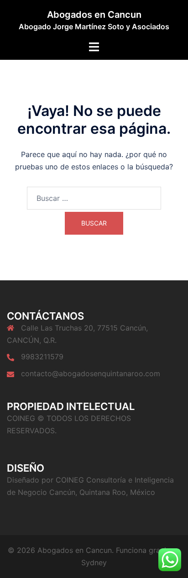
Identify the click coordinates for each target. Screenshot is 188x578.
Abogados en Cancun (94, 14)
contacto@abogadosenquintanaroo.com (90, 373)
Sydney (94, 562)
